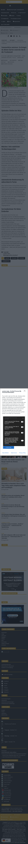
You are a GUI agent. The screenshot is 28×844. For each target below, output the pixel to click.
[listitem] (14, 418)
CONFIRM (8, 447)
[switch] (22, 422)
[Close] (25, 391)
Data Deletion (5, 452)
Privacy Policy (22, 452)
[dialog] (14, 422)
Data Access (14, 452)
